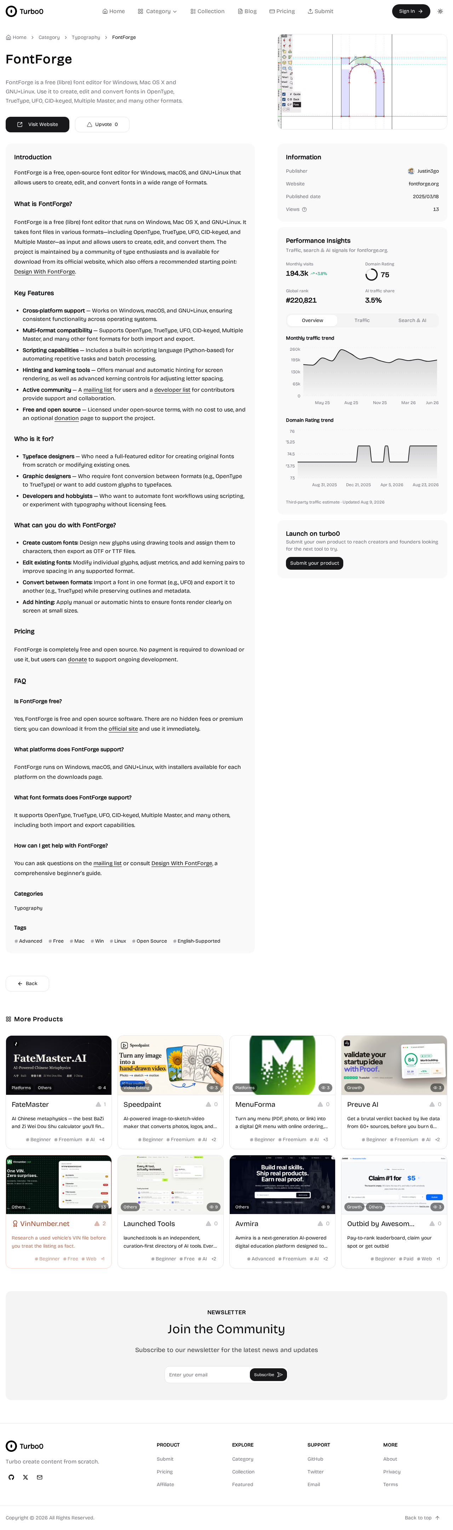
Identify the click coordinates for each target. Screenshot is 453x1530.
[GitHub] (11, 1477)
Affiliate (165, 1485)
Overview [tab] (312, 320)
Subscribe (264, 1374)
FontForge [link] (124, 37)
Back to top (418, 1518)
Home (117, 11)
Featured (242, 1485)
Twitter (316, 1472)
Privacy (392, 1472)
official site (123, 728)
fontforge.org (424, 184)
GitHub (315, 1459)
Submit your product (314, 563)
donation (67, 418)
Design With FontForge (44, 271)
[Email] (39, 1477)
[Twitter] (25, 1477)
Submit (324, 11)
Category (158, 11)
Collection (211, 11)
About (390, 1459)
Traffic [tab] (362, 320)
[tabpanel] (362, 412)
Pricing (285, 11)
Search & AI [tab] (412, 320)
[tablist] (362, 321)
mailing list (98, 389)
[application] (362, 377)
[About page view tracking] (304, 209)
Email (314, 1485)
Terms (390, 1485)
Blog (251, 11)
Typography (86, 37)
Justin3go (428, 171)
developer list (172, 389)
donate (77, 659)
